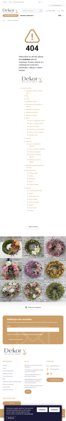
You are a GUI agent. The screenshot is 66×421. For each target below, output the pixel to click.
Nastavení (11, 418)
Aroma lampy (33, 199)
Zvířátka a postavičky (35, 190)
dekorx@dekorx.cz (55, 366)
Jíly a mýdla (33, 208)
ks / (11, 403)
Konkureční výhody (8, 389)
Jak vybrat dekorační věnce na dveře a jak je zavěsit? (33, 375)
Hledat (41, 10)
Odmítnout (42, 410)
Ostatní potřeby (33, 184)
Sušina (31, 176)
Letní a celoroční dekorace (37, 149)
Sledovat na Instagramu (34, 307)
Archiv (28, 391)
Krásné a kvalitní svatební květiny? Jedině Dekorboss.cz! (34, 386)
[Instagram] (51, 373)
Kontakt (5, 2)
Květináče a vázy (34, 196)
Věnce (27, 118)
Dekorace (28, 141)
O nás (10, 2)
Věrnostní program (31, 115)
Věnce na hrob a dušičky (36, 132)
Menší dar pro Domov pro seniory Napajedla (33, 366)
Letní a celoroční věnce (36, 123)
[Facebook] (47, 373)
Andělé (31, 205)
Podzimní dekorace (35, 152)
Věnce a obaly (33, 173)
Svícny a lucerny (34, 202)
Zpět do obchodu (33, 226)
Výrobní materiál (31, 170)
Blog (27, 96)
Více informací (28, 414)
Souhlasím (54, 410)
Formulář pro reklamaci (33, 109)
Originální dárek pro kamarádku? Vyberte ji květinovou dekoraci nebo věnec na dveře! (33, 381)
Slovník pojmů (6, 387)
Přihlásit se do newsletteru (16, 339)
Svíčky (31, 193)
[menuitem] (10, 15)
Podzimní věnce (34, 126)
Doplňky (28, 188)
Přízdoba (32, 179)
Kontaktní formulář (55, 380)
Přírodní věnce (33, 135)
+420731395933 (54, 369)
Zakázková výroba (31, 101)
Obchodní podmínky (18, 2)
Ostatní (31, 210)
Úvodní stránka (26, 88)
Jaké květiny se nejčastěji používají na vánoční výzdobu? (34, 370)
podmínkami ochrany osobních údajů (33, 334)
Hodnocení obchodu (8, 384)
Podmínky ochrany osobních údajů (12, 381)
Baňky (31, 181)
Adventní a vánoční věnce (37, 129)
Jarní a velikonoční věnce (36, 120)
